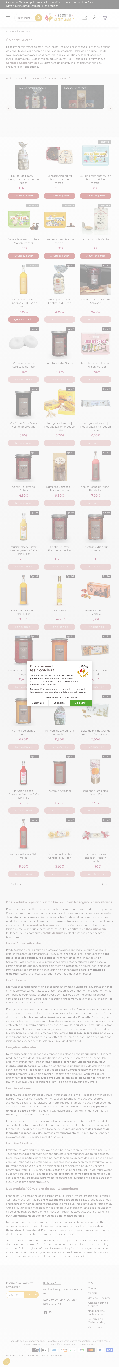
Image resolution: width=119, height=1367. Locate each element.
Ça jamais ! (38, 702)
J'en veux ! (81, 702)
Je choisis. (59, 702)
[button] (6, 1361)
